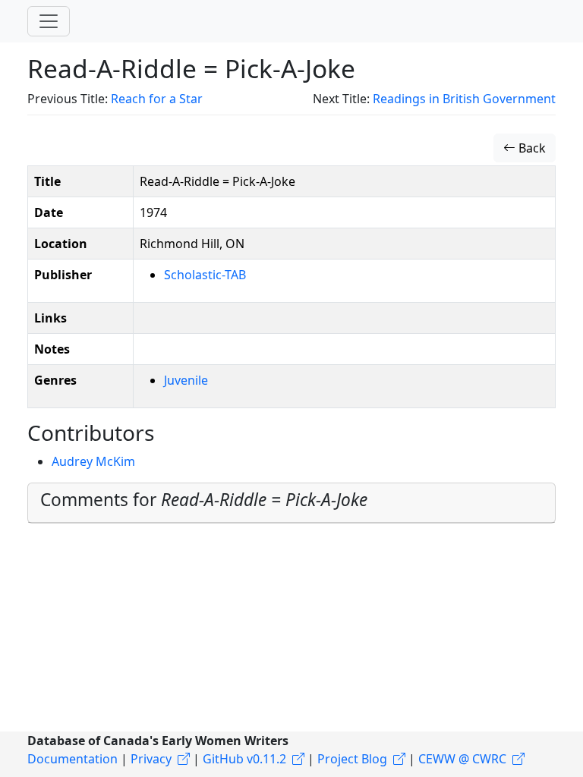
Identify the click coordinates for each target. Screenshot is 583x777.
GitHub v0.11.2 (244, 758)
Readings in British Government (464, 98)
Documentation (72, 758)
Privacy (151, 758)
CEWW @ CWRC (462, 758)
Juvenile (186, 380)
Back (530, 148)
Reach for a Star (157, 98)
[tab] (291, 503)
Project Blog (352, 758)
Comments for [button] (203, 499)
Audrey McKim (93, 461)
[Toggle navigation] (48, 21)
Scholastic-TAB (205, 274)
